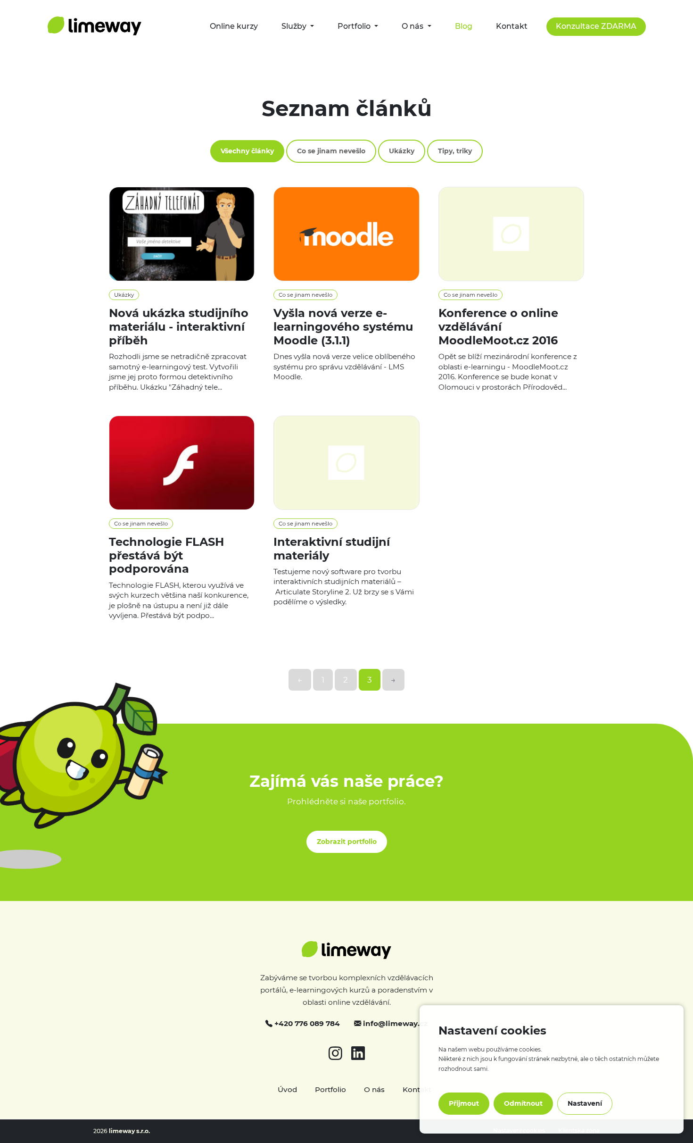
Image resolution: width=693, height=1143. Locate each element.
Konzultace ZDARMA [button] (596, 26)
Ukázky (401, 151)
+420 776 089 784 (306, 1023)
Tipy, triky (455, 151)
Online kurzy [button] (234, 26)
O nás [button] (413, 26)
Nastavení (585, 1103)
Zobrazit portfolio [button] (347, 841)
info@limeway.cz (394, 1023)
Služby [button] (294, 26)
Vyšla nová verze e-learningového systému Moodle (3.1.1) (343, 326)
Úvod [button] (288, 1089)
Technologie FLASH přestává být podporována (166, 555)
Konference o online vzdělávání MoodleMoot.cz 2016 (498, 326)
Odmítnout (523, 1103)
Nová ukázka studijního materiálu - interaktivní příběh (178, 326)
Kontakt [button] (512, 26)
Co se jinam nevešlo (331, 151)
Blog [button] (463, 26)
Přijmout (464, 1103)
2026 (121, 1131)
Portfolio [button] (355, 26)
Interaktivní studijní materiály (331, 548)
